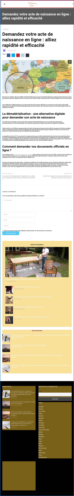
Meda (40, 439)
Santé (40, 450)
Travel (40, 455)
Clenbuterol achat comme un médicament (27, 287)
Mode (40, 443)
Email (40, 391)
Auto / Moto (41, 411)
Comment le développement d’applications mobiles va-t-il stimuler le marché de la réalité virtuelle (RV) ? (18, 177)
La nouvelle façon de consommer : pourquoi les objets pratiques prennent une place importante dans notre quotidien (40, 336)
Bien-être (40, 416)
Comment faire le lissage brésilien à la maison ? (29, 307)
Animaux (40, 409)
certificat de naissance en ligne (23, 154)
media (40, 441)
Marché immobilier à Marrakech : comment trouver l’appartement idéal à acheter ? (36, 355)
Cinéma (40, 420)
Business (41, 418)
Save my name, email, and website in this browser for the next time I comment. (28, 230)
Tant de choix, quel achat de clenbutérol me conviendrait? (32, 317)
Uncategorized (42, 457)
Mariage (40, 434)
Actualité (5, 29)
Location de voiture (16, 347)
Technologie (41, 452)
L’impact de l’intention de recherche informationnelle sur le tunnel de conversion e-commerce (40, 365)
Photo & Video (42, 448)
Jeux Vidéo (41, 427)
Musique (40, 446)
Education (41, 423)
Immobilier (14, 357)
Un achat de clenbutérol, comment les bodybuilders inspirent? (33, 297)
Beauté (40, 413)
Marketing (14, 367)
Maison (40, 432)
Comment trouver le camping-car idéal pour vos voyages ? (29, 345)
